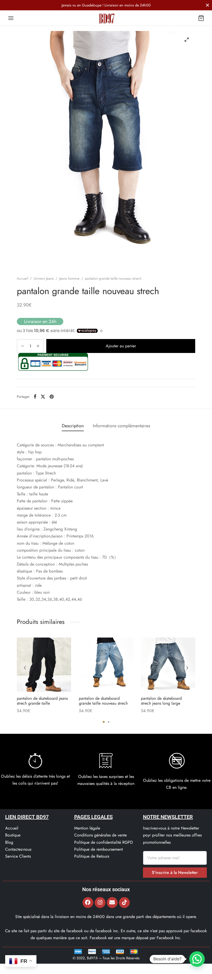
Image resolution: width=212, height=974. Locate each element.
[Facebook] (35, 396)
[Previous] (25, 668)
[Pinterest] (52, 396)
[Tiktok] (124, 902)
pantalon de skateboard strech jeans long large (161, 700)
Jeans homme (69, 278)
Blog (9, 842)
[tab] (73, 426)
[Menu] (11, 18)
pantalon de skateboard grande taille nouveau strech (103, 700)
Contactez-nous (18, 849)
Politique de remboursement (98, 849)
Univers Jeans (44, 278)
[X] (43, 396)
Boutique (12, 835)
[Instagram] (100, 902)
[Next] (187, 668)
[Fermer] (207, 5)
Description (73, 425)
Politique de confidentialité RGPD (103, 842)
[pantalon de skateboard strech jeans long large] (168, 665)
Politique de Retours (91, 856)
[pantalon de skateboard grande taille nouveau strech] (106, 665)
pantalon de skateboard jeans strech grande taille (42, 700)
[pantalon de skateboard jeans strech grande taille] (44, 665)
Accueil (22, 278)
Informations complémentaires (121, 425)
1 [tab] (104, 722)
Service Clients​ (18, 856)
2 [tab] (108, 722)
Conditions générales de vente (100, 835)
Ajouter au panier (121, 346)
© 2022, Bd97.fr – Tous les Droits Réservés (106, 958)
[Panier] (201, 18)
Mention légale (87, 828)
